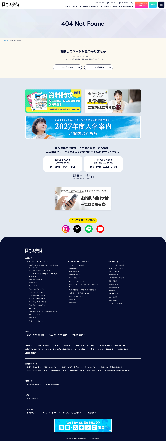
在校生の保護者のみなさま (36, 370)
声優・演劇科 (33, 308)
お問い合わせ (123, 349)
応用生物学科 (113, 300)
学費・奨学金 (116, 6)
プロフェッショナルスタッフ (77, 262)
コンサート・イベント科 (76, 265)
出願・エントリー (125, 3)
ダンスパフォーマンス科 (36, 305)
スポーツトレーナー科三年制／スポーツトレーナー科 (84, 285)
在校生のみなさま (76, 370)
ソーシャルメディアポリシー (73, 413)
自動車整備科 (113, 287)
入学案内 (106, 6)
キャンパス (76, 6)
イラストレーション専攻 (36, 292)
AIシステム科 (113, 271)
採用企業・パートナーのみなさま (116, 370)
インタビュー (105, 345)
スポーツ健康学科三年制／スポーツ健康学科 (42, 311)
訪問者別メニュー (100, 3)
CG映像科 (32, 283)
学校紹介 (85, 6)
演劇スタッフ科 (74, 275)
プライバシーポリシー (51, 413)
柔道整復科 (72, 303)
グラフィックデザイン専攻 (37, 289)
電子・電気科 (113, 281)
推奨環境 (91, 413)
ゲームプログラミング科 (116, 278)
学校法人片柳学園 (33, 384)
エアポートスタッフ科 (76, 281)
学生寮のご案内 (78, 335)
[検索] (132, 3)
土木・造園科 (113, 297)
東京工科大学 (32, 399)
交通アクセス (112, 3)
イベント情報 (127, 6)
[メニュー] (161, 5)
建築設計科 (113, 294)
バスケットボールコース (36, 321)
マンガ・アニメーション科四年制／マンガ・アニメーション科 (44, 266)
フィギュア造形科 (114, 303)
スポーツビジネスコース (76, 296)
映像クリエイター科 (35, 280)
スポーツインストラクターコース (79, 293)
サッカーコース (33, 315)
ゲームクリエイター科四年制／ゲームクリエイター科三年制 (44, 275)
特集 (93, 345)
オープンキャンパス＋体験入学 (58, 349)
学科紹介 (67, 6)
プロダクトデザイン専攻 (36, 299)
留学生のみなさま (50, 367)
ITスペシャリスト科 (115, 268)
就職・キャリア (95, 6)
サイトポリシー (32, 413)
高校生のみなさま (33, 367)
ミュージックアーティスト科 (37, 302)
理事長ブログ (30, 353)
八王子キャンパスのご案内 (58, 335)
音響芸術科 (72, 268)
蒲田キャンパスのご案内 (35, 335)
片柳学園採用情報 (50, 384)
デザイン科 (32, 286)
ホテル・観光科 (74, 278)
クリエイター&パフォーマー (37, 262)
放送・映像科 (73, 271)
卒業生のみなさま (93, 370)
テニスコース (33, 318)
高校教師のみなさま (58, 370)
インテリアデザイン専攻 (36, 296)
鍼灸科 (71, 299)
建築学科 (112, 291)
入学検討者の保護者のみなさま (112, 367)
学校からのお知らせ (33, 349)
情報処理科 (113, 275)
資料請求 (110, 349)
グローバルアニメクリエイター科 (39, 271)
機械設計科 (113, 284)
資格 (57, 345)
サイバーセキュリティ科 (116, 265)
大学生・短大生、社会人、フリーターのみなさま (79, 367)
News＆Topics (121, 345)
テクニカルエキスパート (116, 262)
